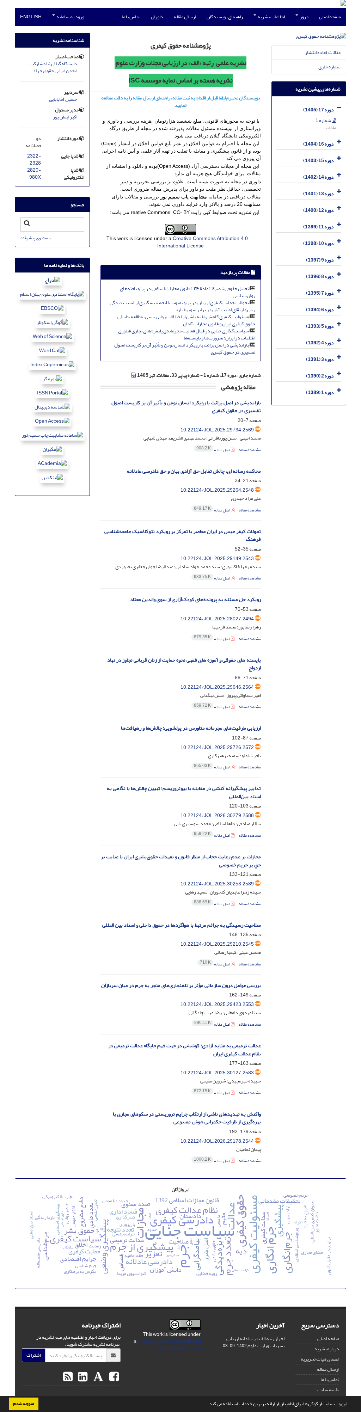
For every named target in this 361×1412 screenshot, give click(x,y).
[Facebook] (113, 1377)
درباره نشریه (326, 1348)
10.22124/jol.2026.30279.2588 (217, 815)
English (31, 17)
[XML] (133, 375)
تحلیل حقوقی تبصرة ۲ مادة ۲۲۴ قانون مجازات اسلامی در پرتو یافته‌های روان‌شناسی (187, 292)
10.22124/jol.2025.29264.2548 (217, 490)
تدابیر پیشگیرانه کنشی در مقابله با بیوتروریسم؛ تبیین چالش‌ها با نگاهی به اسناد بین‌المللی (184, 792)
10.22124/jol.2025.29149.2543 (217, 558)
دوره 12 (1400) (318, 210)
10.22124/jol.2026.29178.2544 (217, 1141)
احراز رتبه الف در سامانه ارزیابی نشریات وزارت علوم (255, 1342)
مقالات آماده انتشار (323, 52)
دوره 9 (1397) (320, 260)
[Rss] (67, 1377)
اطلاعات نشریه (271, 17)
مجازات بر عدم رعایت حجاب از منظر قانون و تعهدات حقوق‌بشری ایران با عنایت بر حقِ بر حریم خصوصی (181, 861)
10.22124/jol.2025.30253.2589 (217, 884)
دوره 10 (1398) (318, 243)
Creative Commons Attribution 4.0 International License (170, 1345)
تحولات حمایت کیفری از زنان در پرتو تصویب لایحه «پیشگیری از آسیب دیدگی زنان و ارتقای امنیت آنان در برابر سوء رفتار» (182, 306)
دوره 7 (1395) (320, 293)
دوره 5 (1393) (320, 326)
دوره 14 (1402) (318, 177)
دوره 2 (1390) (320, 376)
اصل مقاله (213, 450)
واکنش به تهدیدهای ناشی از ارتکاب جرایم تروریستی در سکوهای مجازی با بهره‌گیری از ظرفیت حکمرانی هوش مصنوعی (187, 1118)
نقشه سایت (328, 1389)
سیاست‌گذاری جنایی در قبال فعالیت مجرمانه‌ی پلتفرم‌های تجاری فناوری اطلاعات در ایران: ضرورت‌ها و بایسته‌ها (186, 334)
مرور (303, 17)
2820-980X (34, 173)
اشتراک (33, 1355)
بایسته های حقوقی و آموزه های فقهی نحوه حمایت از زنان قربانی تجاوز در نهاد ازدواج (184, 664)
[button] (206, 1405)
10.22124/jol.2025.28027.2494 (217, 619)
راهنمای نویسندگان (225, 17)
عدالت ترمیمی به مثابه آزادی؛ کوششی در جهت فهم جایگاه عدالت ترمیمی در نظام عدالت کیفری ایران (184, 1049)
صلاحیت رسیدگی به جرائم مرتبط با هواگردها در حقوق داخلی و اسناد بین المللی (181, 925)
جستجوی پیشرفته (35, 238)
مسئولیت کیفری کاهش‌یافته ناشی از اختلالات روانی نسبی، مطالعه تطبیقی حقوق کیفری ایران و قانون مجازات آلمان (186, 320)
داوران (157, 17)
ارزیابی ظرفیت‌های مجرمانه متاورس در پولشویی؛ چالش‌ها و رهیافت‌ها (191, 728)
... (85, 490)
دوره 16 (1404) (318, 144)
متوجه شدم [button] (23, 1403)
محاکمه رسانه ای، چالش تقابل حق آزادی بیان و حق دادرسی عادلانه (194, 471)
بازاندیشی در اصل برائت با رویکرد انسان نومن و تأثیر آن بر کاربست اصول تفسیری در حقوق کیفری (184, 348)
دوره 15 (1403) (318, 160)
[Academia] (97, 1377)
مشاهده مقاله (250, 450)
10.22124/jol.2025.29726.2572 (217, 747)
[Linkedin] (81, 1377)
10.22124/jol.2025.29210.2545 (217, 944)
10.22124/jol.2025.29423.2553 (217, 1004)
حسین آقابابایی (63, 99)
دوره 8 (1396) (320, 276)
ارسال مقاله (185, 17)
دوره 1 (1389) (320, 392)
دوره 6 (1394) (320, 309)
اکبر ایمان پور (65, 117)
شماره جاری (329, 67)
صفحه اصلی (330, 17)
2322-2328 (34, 159)
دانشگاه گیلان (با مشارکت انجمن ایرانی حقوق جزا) (53, 67)
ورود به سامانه (70, 17)
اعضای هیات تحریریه (320, 1359)
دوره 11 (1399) (318, 227)
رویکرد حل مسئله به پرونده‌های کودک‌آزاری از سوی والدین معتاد (195, 599)
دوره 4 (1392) (320, 343)
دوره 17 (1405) (318, 110)
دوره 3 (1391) (320, 359)
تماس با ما (131, 17)
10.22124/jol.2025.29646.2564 (217, 687)
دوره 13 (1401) (318, 193)
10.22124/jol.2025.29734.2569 (217, 430)
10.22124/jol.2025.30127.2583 (217, 1073)
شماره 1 (324, 120)
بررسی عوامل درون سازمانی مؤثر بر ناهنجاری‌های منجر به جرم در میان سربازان (181, 985)
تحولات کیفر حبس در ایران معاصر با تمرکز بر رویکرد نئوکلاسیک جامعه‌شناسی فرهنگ (182, 535)
